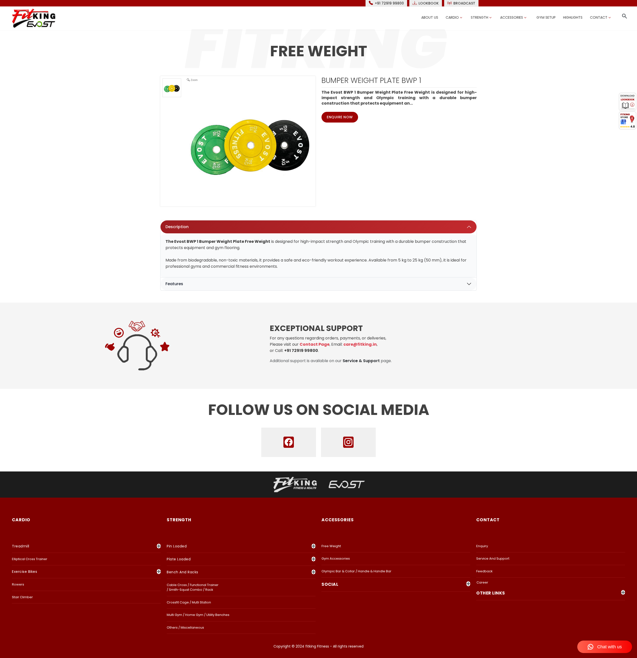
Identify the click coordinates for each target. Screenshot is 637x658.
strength (179, 520)
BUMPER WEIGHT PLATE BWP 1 (371, 80)
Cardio (452, 17)
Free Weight (331, 546)
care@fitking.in (360, 344)
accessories (337, 520)
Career (482, 582)
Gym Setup (546, 17)
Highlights (573, 17)
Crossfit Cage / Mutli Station (189, 602)
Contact (598, 17)
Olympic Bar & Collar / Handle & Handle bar (356, 571)
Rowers (18, 584)
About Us (429, 17)
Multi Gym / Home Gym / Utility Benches (198, 614)
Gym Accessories (335, 558)
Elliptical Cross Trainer (29, 559)
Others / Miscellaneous (185, 627)
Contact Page (314, 344)
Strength (479, 17)
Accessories (511, 17)
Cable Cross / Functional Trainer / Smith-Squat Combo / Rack (192, 587)
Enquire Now (340, 117)
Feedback (484, 571)
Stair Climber (22, 597)
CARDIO (21, 520)
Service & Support (361, 361)
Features (174, 284)
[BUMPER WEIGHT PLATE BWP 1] (172, 88)
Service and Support (492, 558)
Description (177, 227)
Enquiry (482, 546)
